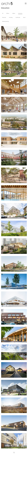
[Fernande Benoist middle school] (14, 264)
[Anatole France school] (14, 175)
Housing (10, 17)
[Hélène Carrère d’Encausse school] (14, 140)
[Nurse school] (14, 387)
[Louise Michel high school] (14, 370)
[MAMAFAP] (14, 122)
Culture (13, 13)
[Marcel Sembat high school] (14, 352)
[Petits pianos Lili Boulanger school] (14, 51)
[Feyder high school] (14, 440)
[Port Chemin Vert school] (14, 405)
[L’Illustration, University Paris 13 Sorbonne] (14, 157)
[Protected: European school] (14, 246)
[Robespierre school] (14, 87)
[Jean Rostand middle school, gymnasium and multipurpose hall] (14, 299)
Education (20, 13)
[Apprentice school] (14, 423)
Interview (4, 17)
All (2, 13)
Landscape (18, 17)
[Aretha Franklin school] (14, 211)
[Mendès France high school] (14, 228)
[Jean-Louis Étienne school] (14, 281)
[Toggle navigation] (25, 3)
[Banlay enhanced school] (14, 69)
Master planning (5, 21)
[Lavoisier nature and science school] (14, 193)
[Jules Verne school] (14, 334)
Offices (7, 13)
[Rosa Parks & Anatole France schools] (14, 317)
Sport (24, 17)
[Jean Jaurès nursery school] (14, 34)
